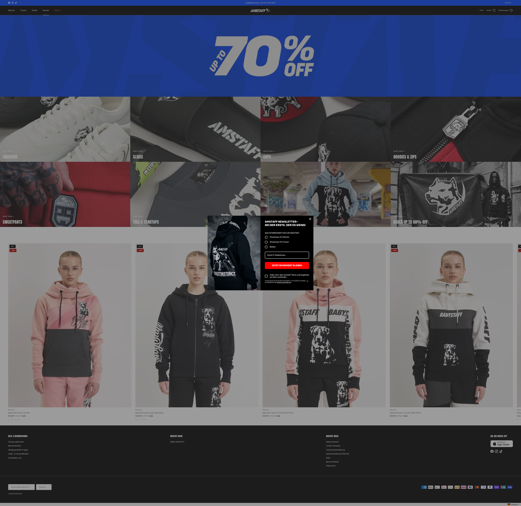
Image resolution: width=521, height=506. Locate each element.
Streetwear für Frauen (279, 242)
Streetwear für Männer (279, 237)
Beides (273, 247)
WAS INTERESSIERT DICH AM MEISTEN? (282, 233)
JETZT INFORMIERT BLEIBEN (287, 265)
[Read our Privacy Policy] (307, 281)
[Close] (310, 219)
